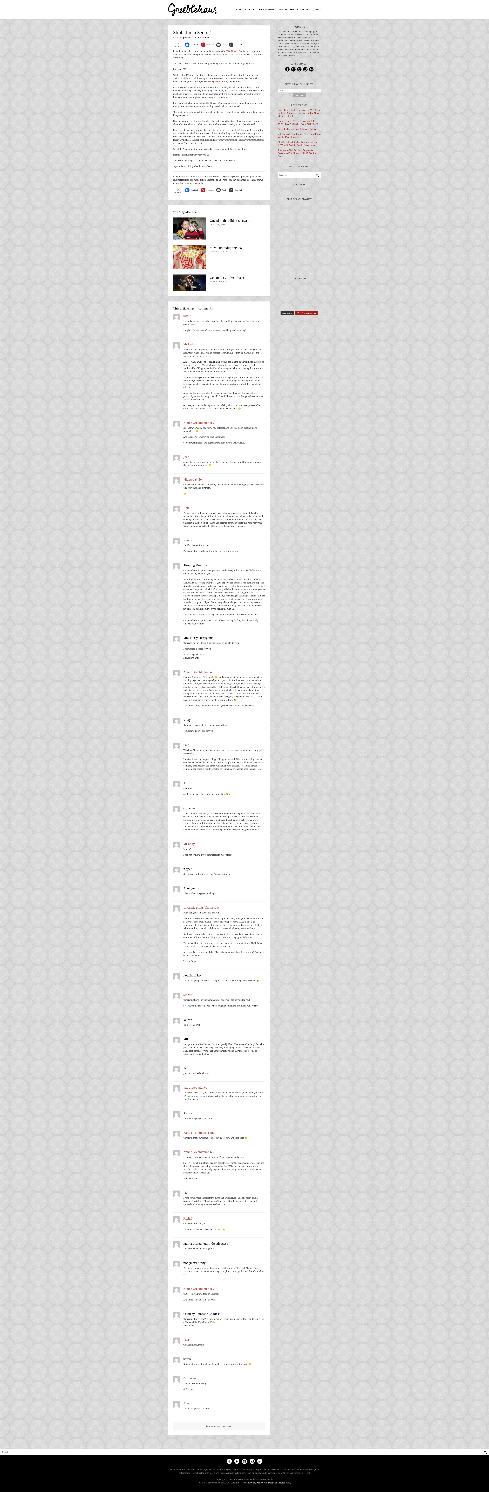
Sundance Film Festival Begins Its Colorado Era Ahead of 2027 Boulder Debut (297, 153)
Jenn (186, 457)
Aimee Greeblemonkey (198, 422)
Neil (186, 508)
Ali (185, 783)
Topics (248, 9)
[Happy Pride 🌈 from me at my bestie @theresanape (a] (314, 305)
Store (305, 9)
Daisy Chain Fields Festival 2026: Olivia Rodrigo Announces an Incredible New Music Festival (299, 113)
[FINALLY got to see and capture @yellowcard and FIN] (284, 305)
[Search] (317, 175)
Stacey (187, 994)
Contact (316, 9)
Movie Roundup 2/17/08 (226, 248)
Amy (186, 1403)
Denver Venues (266, 9)
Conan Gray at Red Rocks (227, 277)
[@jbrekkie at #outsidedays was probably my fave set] (314, 287)
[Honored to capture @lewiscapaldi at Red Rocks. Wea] (299, 305)
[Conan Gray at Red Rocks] (189, 283)
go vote (216, 81)
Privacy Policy (255, 1483)
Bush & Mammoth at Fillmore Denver (298, 129)
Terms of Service (276, 1483)
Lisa (186, 1339)
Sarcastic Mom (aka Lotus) (201, 907)
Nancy (187, 540)
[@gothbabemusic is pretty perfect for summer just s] (284, 287)
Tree (186, 745)
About (237, 9)
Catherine (189, 1378)
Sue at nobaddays (195, 1087)
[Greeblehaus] (192, 9)
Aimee (206, 38)
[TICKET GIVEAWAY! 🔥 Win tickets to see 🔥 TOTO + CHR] (299, 287)
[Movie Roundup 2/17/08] (189, 257)
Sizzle (187, 316)
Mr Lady (189, 344)
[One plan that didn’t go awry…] (189, 228)
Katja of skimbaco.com (198, 1132)
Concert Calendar (288, 9)
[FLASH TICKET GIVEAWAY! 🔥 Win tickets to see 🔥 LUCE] (299, 296)
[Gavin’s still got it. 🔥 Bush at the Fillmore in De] (314, 296)
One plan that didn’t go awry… (230, 220)
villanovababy (192, 479)
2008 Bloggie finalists (236, 51)
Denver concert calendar (192, 183)
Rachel (187, 1218)
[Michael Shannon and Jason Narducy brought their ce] (284, 296)
